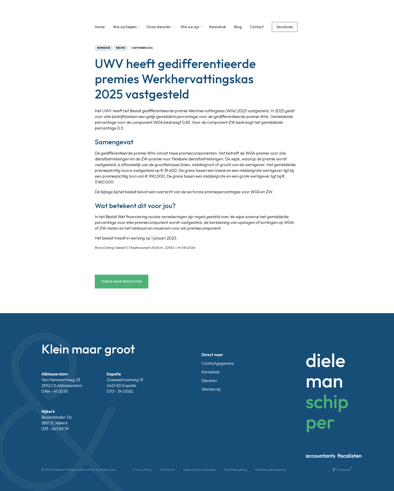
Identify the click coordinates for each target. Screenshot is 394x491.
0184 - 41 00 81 (54, 391)
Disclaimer (167, 469)
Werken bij (211, 389)
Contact (257, 26)
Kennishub (217, 26)
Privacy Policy (142, 469)
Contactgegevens (218, 363)
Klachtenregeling (235, 469)
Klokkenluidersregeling (270, 469)
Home (100, 26)
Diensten (209, 380)
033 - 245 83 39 (55, 428)
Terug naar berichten (121, 281)
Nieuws (120, 47)
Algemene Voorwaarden (199, 469)
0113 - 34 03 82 (120, 391)
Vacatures (284, 26)
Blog (238, 26)
